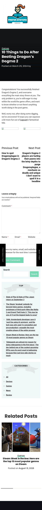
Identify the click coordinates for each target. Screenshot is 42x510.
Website (31, 237)
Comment (7, 206)
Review (9, 395)
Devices (9, 381)
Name (5, 237)
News (8, 390)
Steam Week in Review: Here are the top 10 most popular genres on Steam (21, 461)
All (7, 377)
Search (6, 270)
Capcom (23, 120)
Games (9, 386)
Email (18, 237)
